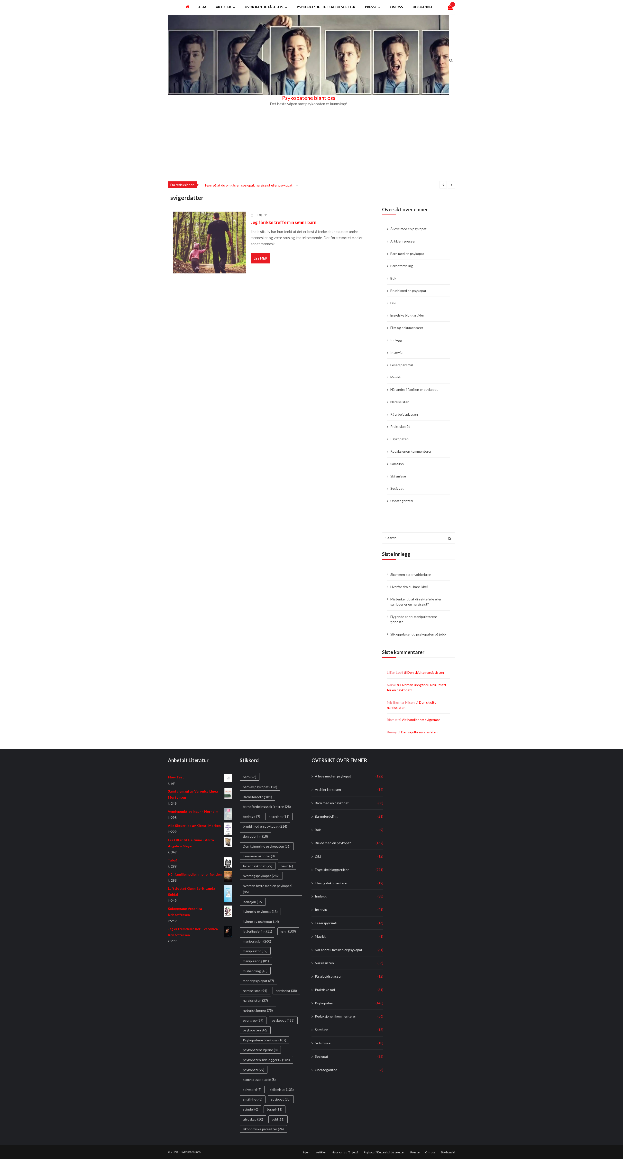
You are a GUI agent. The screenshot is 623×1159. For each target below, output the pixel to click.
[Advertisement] (311, 142)
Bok (393, 278)
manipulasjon (257, 941)
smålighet (252, 1099)
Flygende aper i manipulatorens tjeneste (414, 619)
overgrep (253, 1020)
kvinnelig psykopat (260, 911)
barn (249, 777)
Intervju (396, 352)
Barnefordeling (401, 266)
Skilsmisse (398, 476)
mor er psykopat (258, 981)
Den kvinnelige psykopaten (267, 846)
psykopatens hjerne (260, 1050)
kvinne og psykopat (261, 921)
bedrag (251, 816)
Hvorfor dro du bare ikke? (409, 587)
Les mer (260, 258)
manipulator (255, 951)
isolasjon (253, 902)
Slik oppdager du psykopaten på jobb (418, 634)
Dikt (393, 303)
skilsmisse (282, 1089)
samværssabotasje (259, 1079)
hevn (287, 866)
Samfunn (397, 464)
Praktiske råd (400, 426)
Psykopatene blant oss (308, 98)
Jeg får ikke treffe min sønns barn (283, 222)
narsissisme (255, 991)
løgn (288, 931)
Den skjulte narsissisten (425, 672)
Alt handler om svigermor (421, 720)
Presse (370, 7)
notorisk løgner (258, 1010)
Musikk (395, 377)
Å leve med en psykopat (408, 229)
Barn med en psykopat (407, 254)
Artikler (223, 7)
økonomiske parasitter (263, 1129)
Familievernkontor (259, 856)
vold (278, 1119)
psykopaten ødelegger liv (266, 1060)
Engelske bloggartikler (407, 315)
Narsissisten (399, 402)
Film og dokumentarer (406, 328)
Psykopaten (399, 439)
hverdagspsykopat (261, 876)
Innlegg (396, 340)
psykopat (283, 1020)
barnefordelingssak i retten (267, 806)
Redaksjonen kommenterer (410, 451)
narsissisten (255, 1001)
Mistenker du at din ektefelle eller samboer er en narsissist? (415, 601)
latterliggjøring (257, 931)
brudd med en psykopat (265, 826)
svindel (250, 1109)
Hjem (202, 7)
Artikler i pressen (403, 241)
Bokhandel (423, 7)
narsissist (286, 991)
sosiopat (281, 1099)
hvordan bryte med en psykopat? (268, 889)
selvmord (252, 1089)
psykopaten (255, 1030)
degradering (255, 836)
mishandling (255, 971)
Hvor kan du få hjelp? (264, 7)
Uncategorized (401, 501)
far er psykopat (257, 866)
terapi (274, 1109)
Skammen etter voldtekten (410, 574)
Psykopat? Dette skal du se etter (326, 7)
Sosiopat (397, 488)
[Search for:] (418, 537)
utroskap (253, 1119)
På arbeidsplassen (404, 414)
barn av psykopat (260, 787)
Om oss (396, 7)
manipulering (256, 961)
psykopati (253, 1070)
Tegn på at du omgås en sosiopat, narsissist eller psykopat (248, 185)
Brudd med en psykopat (408, 291)
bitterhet (279, 816)
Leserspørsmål (401, 365)
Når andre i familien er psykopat (414, 389)
